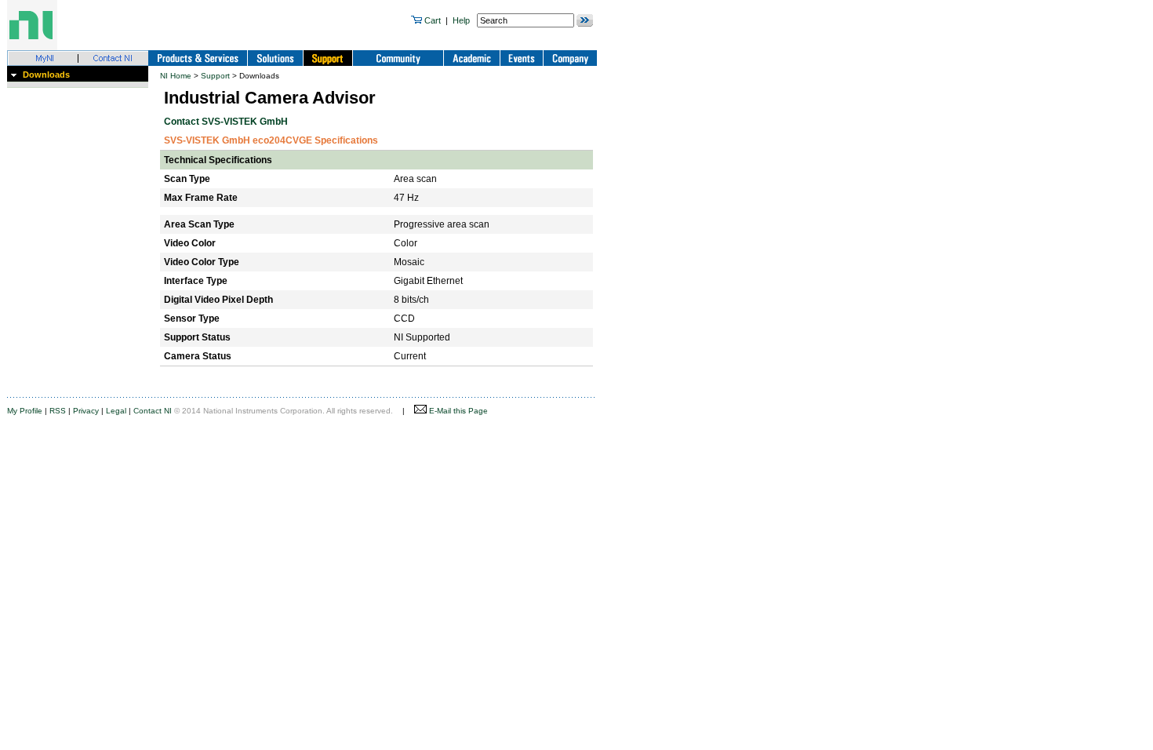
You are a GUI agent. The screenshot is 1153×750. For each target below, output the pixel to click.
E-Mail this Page (457, 410)
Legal (116, 410)
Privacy (86, 410)
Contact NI (152, 410)
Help (461, 20)
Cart (431, 20)
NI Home (175, 75)
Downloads (46, 74)
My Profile (24, 410)
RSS (57, 410)
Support (215, 75)
